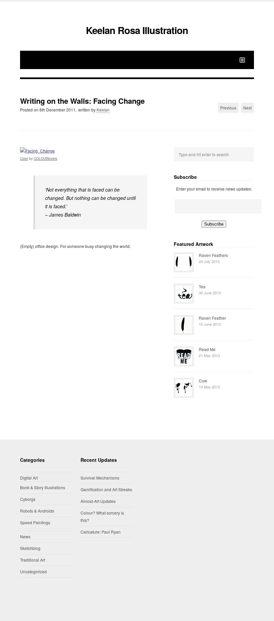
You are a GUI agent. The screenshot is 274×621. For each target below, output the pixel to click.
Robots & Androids (37, 511)
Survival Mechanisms (100, 478)
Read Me (207, 349)
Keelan (103, 109)
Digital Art (29, 478)
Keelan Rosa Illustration (137, 30)
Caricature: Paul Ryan (101, 532)
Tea (202, 286)
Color (24, 158)
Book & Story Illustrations (42, 487)
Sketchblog (30, 548)
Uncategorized (33, 571)
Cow (203, 380)
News (25, 536)
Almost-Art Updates (98, 501)
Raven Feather (212, 318)
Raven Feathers (213, 255)
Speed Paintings (35, 522)
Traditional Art (32, 560)
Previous (228, 107)
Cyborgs (27, 499)
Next (247, 107)
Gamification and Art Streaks (106, 489)
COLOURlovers (45, 158)
